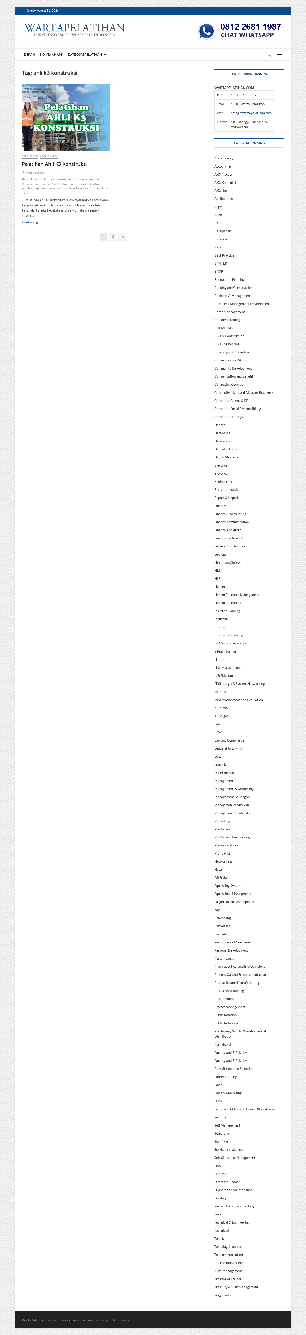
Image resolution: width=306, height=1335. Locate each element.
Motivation (222, 853)
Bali (217, 223)
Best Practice (224, 255)
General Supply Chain (230, 546)
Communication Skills (230, 360)
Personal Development (231, 950)
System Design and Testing (234, 1206)
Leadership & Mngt (228, 748)
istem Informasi (225, 651)
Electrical (221, 465)
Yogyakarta (49, 156)
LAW (218, 732)
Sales (218, 1085)
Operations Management (233, 894)
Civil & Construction (229, 336)
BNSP (218, 271)
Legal (218, 756)
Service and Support (229, 1149)
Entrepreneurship (227, 489)
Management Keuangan (232, 797)
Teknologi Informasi (228, 1246)
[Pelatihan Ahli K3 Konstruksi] (66, 117)
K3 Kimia (221, 708)
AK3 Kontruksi (225, 182)
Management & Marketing (234, 789)
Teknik (219, 1238)
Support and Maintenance (233, 1190)
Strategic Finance (227, 1182)
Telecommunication (228, 1255)
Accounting (222, 166)
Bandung (220, 239)
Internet (220, 627)
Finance (220, 506)
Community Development (233, 368)
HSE (217, 578)
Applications (223, 199)
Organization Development (234, 902)
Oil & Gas (221, 877)
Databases (222, 433)
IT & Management (227, 667)
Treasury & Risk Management (236, 1287)
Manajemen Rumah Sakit (232, 813)
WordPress (87, 1320)
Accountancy (223, 158)
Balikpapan (222, 231)
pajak (218, 910)
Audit (218, 215)
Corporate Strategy (228, 417)
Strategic (221, 1174)
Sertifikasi (30, 156)
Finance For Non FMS (229, 538)
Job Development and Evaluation (238, 700)
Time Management (228, 1271)
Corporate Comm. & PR (231, 401)
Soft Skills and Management (234, 1158)
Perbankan (222, 934)
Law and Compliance (229, 740)
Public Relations (226, 1023)
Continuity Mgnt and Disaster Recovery (243, 392)
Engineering (223, 481)
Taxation (220, 1214)
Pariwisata (222, 926)
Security (220, 1117)
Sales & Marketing (228, 1093)
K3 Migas (221, 716)
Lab (217, 724)
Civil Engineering (226, 344)
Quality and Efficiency (230, 1052)
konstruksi (32, 184)
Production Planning (229, 991)
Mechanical (222, 829)
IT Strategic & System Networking (239, 684)
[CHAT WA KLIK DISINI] (239, 24)
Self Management (227, 1125)
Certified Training (227, 320)
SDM (218, 1101)
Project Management (230, 1007)
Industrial (221, 619)
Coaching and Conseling (231, 352)
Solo (217, 1166)
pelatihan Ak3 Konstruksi (55, 184)
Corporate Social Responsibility (237, 409)
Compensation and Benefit (233, 376)
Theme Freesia (70, 1320)
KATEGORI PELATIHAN (85, 54)
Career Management (229, 312)
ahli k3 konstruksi (36, 179)
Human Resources (227, 603)
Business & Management (232, 296)
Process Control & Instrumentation (240, 974)
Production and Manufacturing (236, 983)
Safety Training (225, 1077)
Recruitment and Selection (233, 1069)
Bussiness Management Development (242, 304)
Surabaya (221, 1198)
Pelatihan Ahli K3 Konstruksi (54, 163)
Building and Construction (233, 288)
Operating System (227, 885)
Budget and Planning (229, 279)
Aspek (219, 207)
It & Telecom (223, 675)
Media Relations (226, 845)
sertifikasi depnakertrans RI (73, 188)
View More (34, 222)
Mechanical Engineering (232, 837)
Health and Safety (227, 562)
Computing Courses (228, 384)
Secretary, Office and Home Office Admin (244, 1109)
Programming (224, 999)
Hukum (219, 586)
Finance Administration (231, 522)
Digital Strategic (226, 457)
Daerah (219, 425)
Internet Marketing (228, 635)
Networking (223, 861)
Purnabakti (222, 1044)
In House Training (227, 611)
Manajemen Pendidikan (231, 805)
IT (216, 659)
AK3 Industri (223, 174)
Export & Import (226, 498)
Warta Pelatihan (34, 172)
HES (217, 570)
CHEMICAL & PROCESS (232, 328)
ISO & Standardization (230, 643)
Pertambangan (225, 958)
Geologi (220, 554)
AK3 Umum (222, 190)
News (218, 869)
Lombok (220, 764)
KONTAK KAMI (51, 54)
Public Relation (225, 1015)
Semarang (221, 1133)
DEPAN (29, 54)
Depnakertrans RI (227, 449)
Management (224, 781)
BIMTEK (220, 263)
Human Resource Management (237, 595)
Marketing (222, 821)
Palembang (222, 918)
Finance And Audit (227, 530)
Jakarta (220, 692)
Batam (219, 247)
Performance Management (234, 942)
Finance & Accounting (230, 514)
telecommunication (228, 1263)
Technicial (221, 1230)
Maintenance (224, 772)
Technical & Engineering (232, 1222)
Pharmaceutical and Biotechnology (239, 966)
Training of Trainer (227, 1279)
